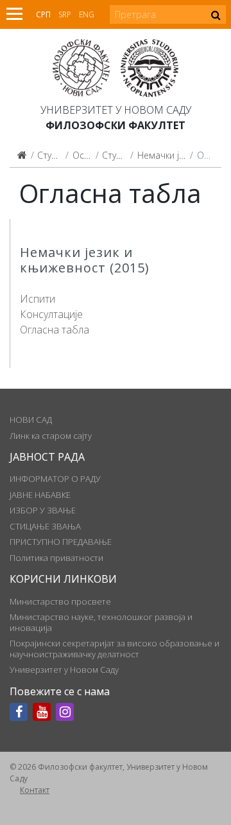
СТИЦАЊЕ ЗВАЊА (45, 526)
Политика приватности (56, 557)
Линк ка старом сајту (51, 435)
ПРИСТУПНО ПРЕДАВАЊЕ (61, 541)
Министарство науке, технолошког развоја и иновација (101, 622)
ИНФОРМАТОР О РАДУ (55, 478)
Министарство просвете (60, 601)
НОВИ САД (31, 419)
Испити (37, 299)
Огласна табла (54, 330)
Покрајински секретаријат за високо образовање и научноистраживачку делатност (114, 648)
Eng (86, 14)
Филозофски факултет (115, 125)
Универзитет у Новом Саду (115, 110)
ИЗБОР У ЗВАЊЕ (43, 510)
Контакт (34, 790)
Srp (64, 14)
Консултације (51, 314)
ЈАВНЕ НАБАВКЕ (40, 495)
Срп (43, 14)
